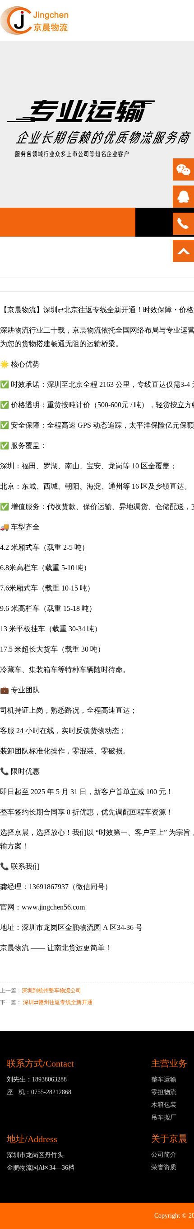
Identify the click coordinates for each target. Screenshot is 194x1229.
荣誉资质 (163, 1167)
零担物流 (163, 1092)
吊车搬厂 (163, 1117)
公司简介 (163, 1154)
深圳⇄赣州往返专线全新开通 (57, 1002)
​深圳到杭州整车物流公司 (51, 990)
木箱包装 (163, 1104)
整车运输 (163, 1079)
